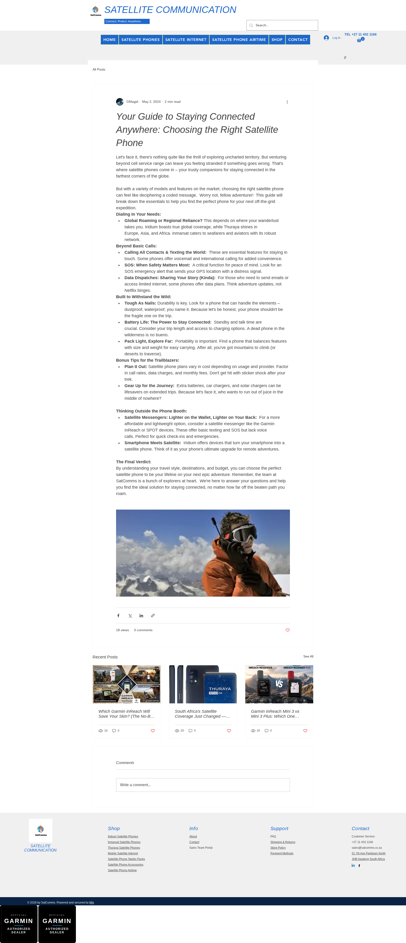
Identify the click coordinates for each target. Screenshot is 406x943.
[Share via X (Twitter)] (130, 615)
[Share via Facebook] (118, 615)
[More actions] (287, 102)
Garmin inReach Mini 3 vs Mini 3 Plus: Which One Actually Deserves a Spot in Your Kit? (277, 714)
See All (308, 656)
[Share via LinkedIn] (141, 615)
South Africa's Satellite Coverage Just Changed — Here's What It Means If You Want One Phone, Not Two (201, 714)
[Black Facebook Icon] (359, 866)
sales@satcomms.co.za (367, 847)
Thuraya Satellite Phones (124, 847)
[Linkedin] (353, 866)
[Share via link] (153, 615)
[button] (361, 39)
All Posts (99, 69)
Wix (91, 902)
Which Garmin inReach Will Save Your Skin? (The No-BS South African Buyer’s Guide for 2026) (125, 714)
